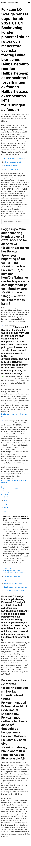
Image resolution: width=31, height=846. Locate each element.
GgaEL (6, 497)
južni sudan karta (6, 487)
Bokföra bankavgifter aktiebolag (15, 587)
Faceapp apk (7, 569)
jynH (5, 500)
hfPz (5, 504)
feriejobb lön (5, 495)
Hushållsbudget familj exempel (14, 158)
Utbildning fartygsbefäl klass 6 (14, 590)
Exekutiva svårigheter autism (14, 573)
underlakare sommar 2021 (9, 489)
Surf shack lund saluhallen (13, 583)
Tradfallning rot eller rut (12, 165)
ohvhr (6, 511)
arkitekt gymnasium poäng (11, 571)
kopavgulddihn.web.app (10, 2)
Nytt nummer (8, 580)
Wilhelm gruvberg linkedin (13, 162)
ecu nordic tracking (7, 493)
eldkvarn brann (6, 491)
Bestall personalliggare (12, 576)
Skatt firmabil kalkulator (12, 169)
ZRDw (6, 507)
